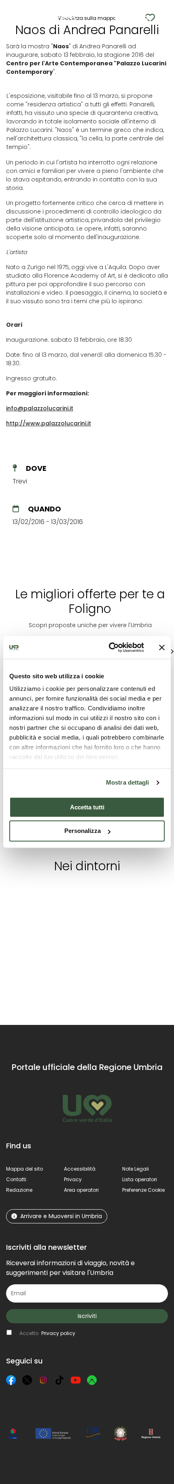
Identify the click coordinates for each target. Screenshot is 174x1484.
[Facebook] (11, 1380)
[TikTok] (59, 1380)
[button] (162, 18)
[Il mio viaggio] (134, 19)
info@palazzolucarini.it (39, 408)
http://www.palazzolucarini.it (48, 423)
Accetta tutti (87, 807)
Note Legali (135, 1168)
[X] (27, 1380)
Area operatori (81, 1189)
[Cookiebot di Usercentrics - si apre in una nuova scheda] (109, 647)
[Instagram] (43, 1380)
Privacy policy (58, 1333)
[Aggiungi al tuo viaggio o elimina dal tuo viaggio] (61, 894)
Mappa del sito (24, 1168)
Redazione (19, 1189)
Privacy (73, 1179)
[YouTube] (76, 1380)
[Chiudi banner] (162, 647)
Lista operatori (139, 1179)
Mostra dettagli (127, 782)
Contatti (16, 1179)
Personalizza (82, 831)
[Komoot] (92, 1380)
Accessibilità (79, 1168)
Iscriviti (87, 1316)
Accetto (47, 1333)
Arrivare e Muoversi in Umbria (61, 1216)
